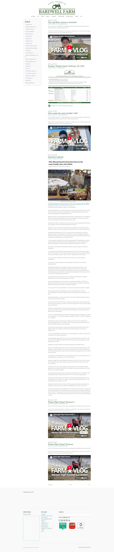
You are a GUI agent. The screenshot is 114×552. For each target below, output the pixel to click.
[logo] (57, 7)
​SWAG (42, 530)
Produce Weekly (52, 67)
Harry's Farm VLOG (52, 24)
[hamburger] (17, 2)
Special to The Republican (69, 207)
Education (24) (29, 34)
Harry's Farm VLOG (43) (31, 45)
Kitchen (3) (28, 50)
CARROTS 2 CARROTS (46, 528)
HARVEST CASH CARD (46, 516)
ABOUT (43, 520)
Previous (50, 484)
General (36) (29, 43)
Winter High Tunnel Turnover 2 (61, 401)
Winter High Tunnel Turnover (60, 444)
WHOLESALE (44, 525)
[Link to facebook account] (64, 520)
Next (89, 484)
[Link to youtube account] (59, 520)
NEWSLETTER (44, 523)
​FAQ (42, 531)
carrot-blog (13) (30, 29)
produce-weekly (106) (31, 59)
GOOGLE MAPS (27, 514)
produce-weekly (61, 67)
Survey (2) (28, 66)
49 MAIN (43, 514)
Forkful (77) (29, 38)
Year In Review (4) (30, 82)
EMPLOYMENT (45, 527)
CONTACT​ (43, 522)
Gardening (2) (29, 41)
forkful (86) (29, 36)
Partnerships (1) (30, 52)
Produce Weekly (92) (31, 61)
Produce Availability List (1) (31, 56)
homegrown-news (62, 24)
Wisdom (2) (28, 80)
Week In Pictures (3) (30, 75)
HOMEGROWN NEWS (46, 519)
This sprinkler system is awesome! (62, 22)
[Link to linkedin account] (67, 520)
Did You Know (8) (30, 31)
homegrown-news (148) (31, 48)
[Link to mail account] (69, 520)
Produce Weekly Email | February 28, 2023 (66, 66)
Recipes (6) (28, 64)
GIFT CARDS (44, 517)
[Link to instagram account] (62, 520)
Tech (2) (27, 68)
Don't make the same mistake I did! (63, 113)
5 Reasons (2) (29, 24)
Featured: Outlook (55, 156)
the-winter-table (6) (31, 73)
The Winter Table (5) (31, 71)
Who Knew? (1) (29, 78)
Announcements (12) (31, 26)
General (50, 158)
